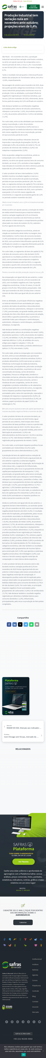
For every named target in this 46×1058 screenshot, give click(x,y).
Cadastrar (23, 922)
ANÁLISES (18, 890)
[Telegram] (26, 624)
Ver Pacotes (23, 861)
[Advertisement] (23, 652)
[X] (20, 624)
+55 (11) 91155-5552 (23, 1039)
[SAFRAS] (9, 6)
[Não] (43, 1051)
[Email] (37, 624)
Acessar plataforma (33, 7)
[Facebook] (9, 624)
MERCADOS (27, 890)
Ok (24, 1055)
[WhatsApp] (31, 624)
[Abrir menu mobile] (43, 7)
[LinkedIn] (14, 624)
